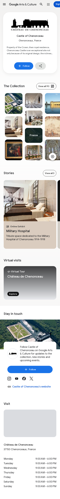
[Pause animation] (52, 156)
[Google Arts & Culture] (23, 4)
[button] (4, 4)
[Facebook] (26, 379)
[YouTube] (18, 379)
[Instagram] (11, 379)
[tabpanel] (14, 126)
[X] (33, 379)
